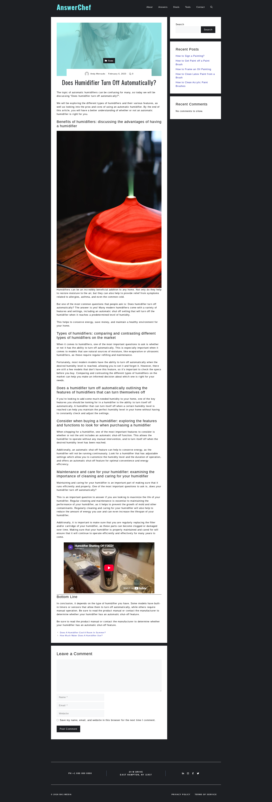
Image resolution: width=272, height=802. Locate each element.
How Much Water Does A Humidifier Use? (81, 635)
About (149, 7)
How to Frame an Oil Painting (193, 69)
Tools (188, 7)
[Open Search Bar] (211, 7)
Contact (200, 7)
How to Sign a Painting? (190, 56)
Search (180, 24)
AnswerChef (74, 7)
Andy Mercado (97, 74)
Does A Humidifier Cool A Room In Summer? (83, 632)
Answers (163, 7)
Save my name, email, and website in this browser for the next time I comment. (108, 720)
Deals (176, 7)
